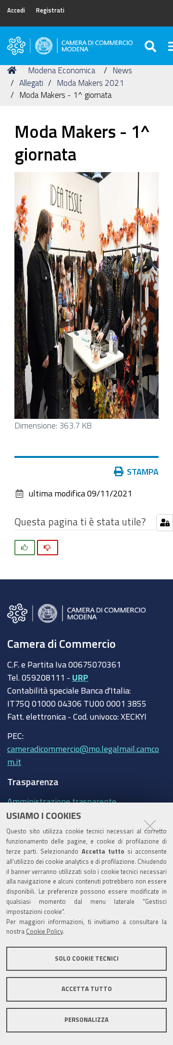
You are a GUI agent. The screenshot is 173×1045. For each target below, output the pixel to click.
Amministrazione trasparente (61, 801)
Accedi (16, 10)
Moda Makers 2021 (90, 83)
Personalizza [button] (86, 1020)
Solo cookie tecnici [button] (87, 958)
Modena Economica (61, 70)
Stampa (143, 471)
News (122, 70)
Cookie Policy (44, 931)
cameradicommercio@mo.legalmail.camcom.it (83, 755)
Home (13, 70)
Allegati (31, 83)
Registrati (50, 10)
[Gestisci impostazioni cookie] (164, 522)
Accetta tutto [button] (87, 989)
